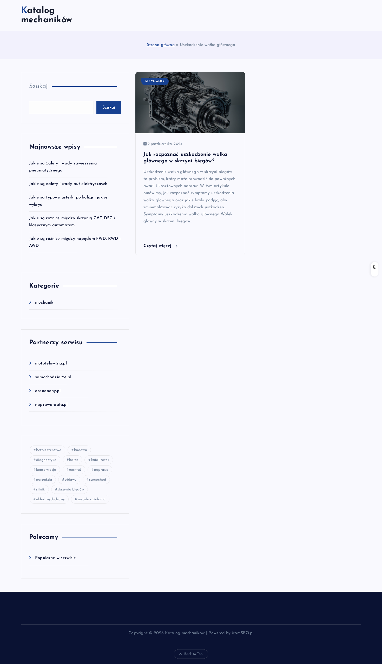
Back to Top (193, 654)
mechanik (44, 303)
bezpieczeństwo (48, 450)
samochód (97, 480)
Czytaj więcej (158, 246)
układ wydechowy (50, 499)
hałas (73, 460)
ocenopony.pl (48, 391)
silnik (40, 490)
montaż (75, 470)
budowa (80, 450)
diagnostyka (46, 460)
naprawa (101, 470)
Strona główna (161, 45)
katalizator (100, 460)
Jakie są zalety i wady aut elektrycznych (68, 184)
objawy (70, 480)
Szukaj (38, 86)
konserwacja (46, 470)
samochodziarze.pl (53, 377)
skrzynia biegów (70, 490)
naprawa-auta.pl (51, 405)
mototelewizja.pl (51, 363)
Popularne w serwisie (55, 558)
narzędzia (44, 480)
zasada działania (91, 499)
